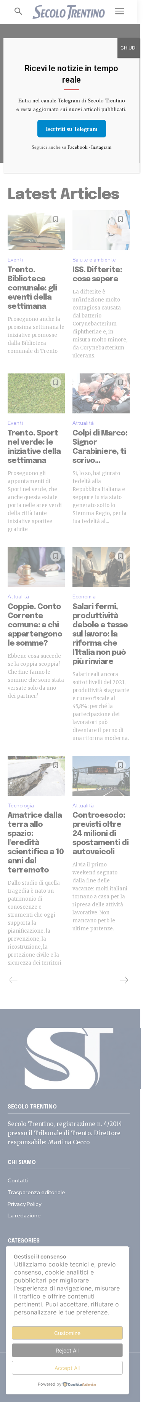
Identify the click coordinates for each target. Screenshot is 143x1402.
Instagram (101, 147)
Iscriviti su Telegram (72, 128)
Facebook (77, 147)
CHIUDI (129, 48)
